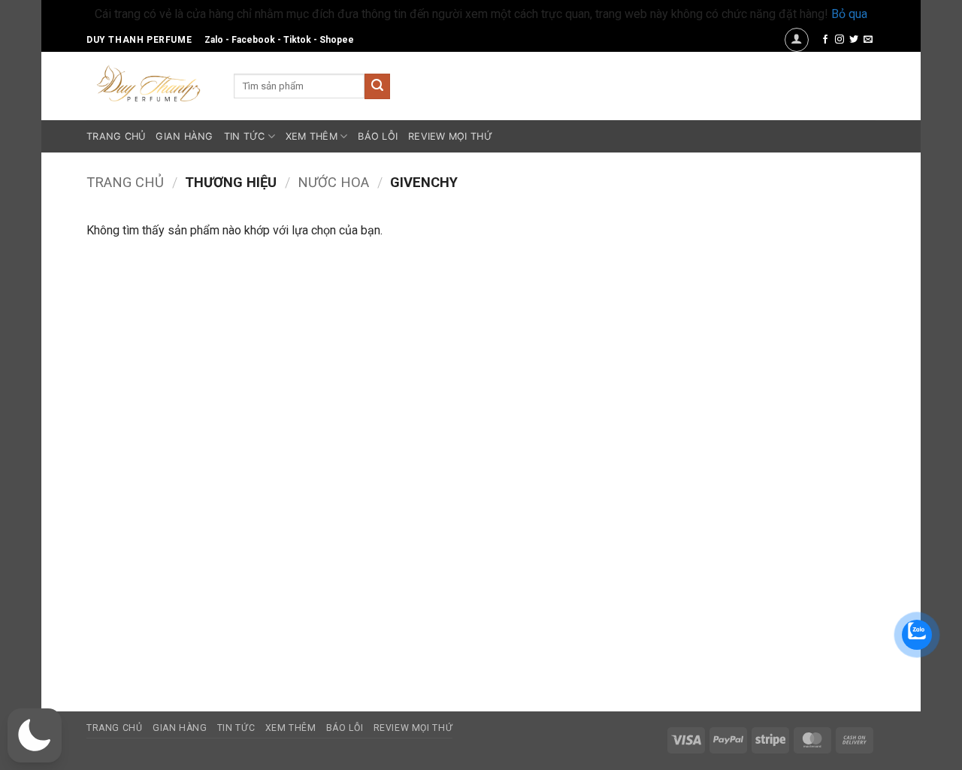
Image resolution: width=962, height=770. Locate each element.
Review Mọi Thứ (450, 136)
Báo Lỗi (378, 136)
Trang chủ (125, 182)
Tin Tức (244, 136)
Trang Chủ (115, 136)
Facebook (253, 40)
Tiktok (297, 40)
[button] (797, 40)
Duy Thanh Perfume (139, 40)
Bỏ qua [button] (849, 14)
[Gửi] (377, 86)
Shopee (336, 40)
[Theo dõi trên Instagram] (839, 40)
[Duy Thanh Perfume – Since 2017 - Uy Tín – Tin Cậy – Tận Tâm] (148, 82)
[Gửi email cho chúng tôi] (868, 40)
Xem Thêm (311, 136)
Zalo (213, 40)
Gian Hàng (184, 136)
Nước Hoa (333, 182)
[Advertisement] (776, 445)
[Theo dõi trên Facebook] (825, 40)
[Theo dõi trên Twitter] (853, 40)
